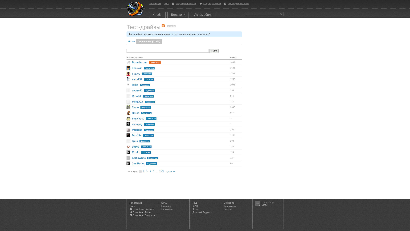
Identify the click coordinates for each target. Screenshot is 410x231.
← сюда (132, 171)
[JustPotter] (128, 163)
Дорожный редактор (202, 212)
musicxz (137, 129)
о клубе (171, 26)
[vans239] (128, 79)
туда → (171, 171)
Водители (178, 14)
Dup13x (136, 135)
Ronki (135, 152)
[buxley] (128, 74)
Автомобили (203, 14)
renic (135, 85)
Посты (131, 41)
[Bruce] (128, 113)
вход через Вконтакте (238, 4)
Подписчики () (149, 41)
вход (166, 3)
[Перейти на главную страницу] (135, 9)
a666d (135, 146)
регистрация (155, 3)
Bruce (135, 113)
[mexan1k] (128, 102)
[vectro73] (128, 90)
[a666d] (128, 147)
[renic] (128, 85)
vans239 (137, 79)
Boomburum (139, 62)
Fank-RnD (138, 118)
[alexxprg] (128, 124)
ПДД (195, 203)
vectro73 (137, 90)
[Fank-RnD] (128, 118)
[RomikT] (128, 96)
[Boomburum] (128, 62)
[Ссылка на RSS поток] (164, 25)
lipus (135, 141)
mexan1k (137, 101)
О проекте (229, 203)
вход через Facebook (186, 4)
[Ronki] (128, 152)
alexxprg (137, 124)
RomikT (136, 96)
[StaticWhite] (128, 158)
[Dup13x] (128, 135)
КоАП (195, 206)
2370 (161, 171)
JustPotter (138, 163)
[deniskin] (128, 68)
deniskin (137, 68)
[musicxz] (128, 130)
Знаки (195, 209)
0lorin (135, 107)
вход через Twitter (212, 4)
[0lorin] (128, 107)
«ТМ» (264, 205)
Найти (281, 14)
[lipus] (128, 141)
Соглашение (230, 206)
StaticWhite (139, 158)
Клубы (157, 14)
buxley (136, 73)
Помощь (228, 209)
